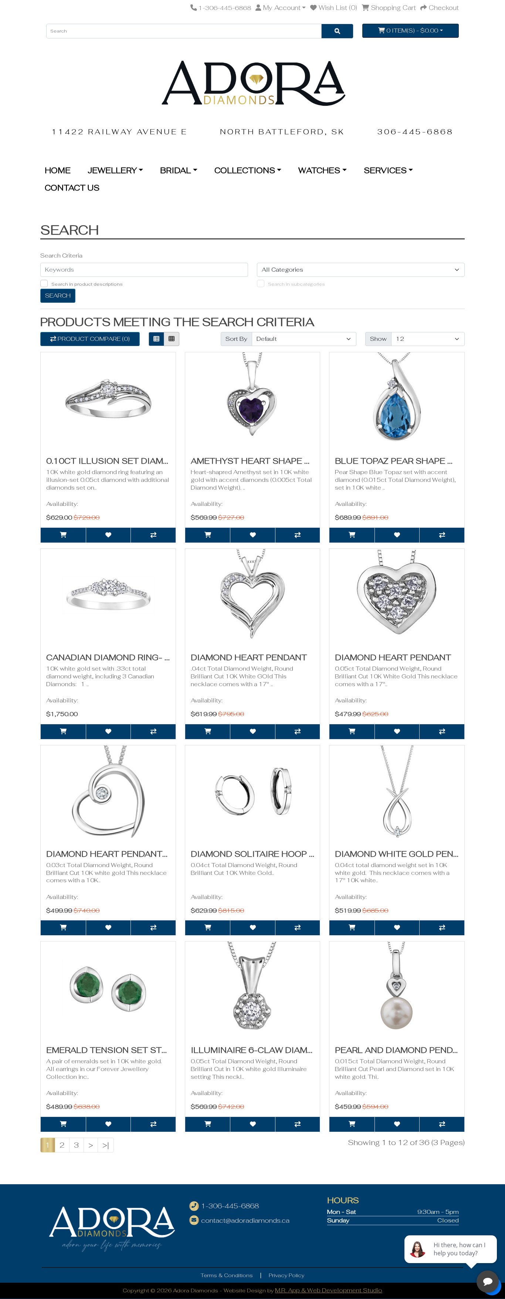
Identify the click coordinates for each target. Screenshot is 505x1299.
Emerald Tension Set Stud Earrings (133, 1050)
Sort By (236, 339)
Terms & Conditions (227, 1275)
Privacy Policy (286, 1275)
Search (58, 295)
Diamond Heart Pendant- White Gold (134, 854)
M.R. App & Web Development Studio (328, 1290)
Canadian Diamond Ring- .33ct (117, 657)
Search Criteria (61, 255)
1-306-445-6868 (230, 1206)
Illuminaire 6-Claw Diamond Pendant (280, 1050)
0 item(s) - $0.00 (411, 30)
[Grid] (171, 339)
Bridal (175, 170)
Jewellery (112, 170)
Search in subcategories (296, 284)
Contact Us (72, 188)
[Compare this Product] (153, 535)
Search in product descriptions (87, 284)
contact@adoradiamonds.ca (245, 1220)
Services (385, 170)
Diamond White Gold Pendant (406, 854)
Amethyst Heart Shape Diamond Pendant (290, 461)
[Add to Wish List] (108, 535)
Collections (244, 170)
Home (58, 170)
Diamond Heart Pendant (249, 657)
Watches (319, 170)
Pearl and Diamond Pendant (402, 1050)
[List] (156, 339)
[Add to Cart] (63, 535)
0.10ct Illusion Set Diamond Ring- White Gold (156, 461)
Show (378, 339)
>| (105, 1145)
